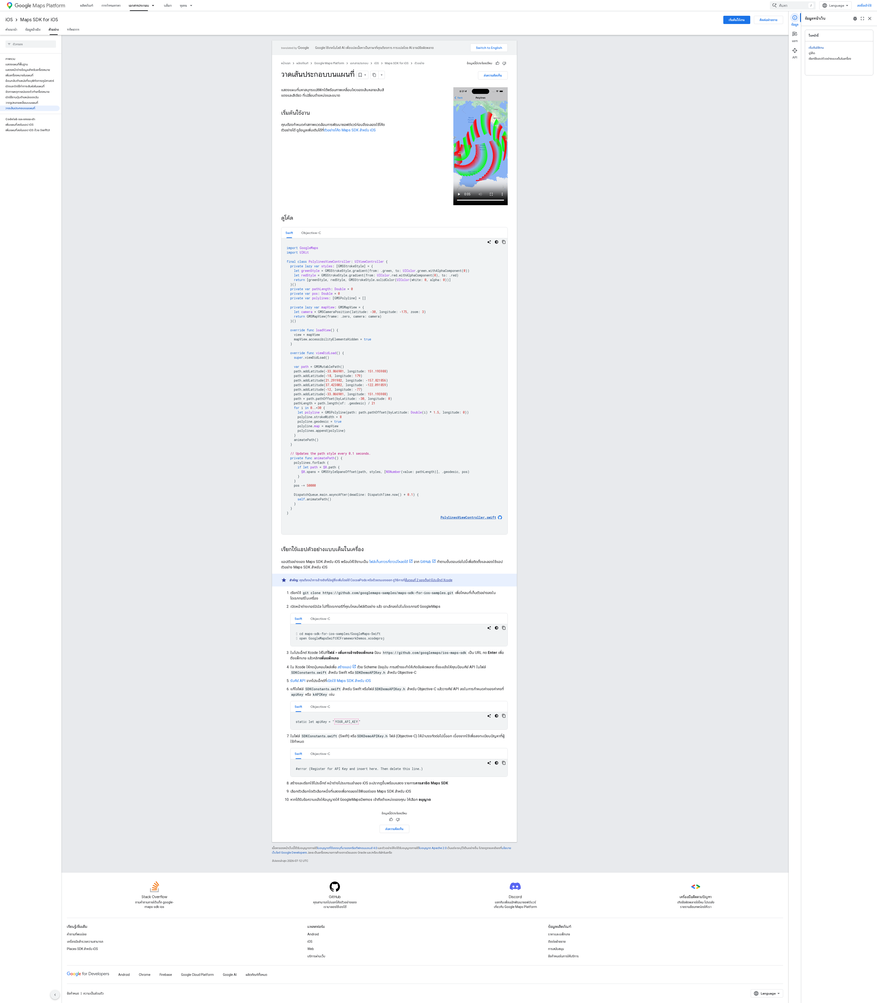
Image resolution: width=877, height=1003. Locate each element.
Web (310, 949)
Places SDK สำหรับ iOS (82, 949)
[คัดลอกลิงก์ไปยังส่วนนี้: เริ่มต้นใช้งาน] (314, 113)
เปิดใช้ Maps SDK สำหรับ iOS (349, 681)
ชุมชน (183, 5)
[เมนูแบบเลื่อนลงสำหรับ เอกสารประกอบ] (154, 5)
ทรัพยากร (73, 29)
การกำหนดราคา (111, 5)
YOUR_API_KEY (346, 721)
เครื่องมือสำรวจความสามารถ (85, 941)
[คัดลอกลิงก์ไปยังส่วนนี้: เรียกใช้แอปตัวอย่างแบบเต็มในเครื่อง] (368, 549)
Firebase (166, 974)
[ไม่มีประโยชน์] (504, 63)
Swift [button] (289, 233)
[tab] (289, 232)
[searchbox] (30, 44)
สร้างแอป (344, 667)
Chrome (145, 974)
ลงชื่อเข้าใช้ (864, 5)
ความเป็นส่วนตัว (93, 993)
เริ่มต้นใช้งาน (737, 20)
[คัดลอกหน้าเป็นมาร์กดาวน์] (374, 75)
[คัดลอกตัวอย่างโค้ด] (503, 242)
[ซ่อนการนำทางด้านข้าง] (55, 994)
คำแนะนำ (11, 29)
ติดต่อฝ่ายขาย (768, 20)
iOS (9, 20)
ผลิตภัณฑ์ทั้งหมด (256, 974)
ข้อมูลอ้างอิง (32, 29)
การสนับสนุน (556, 949)
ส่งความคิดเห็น (493, 75)
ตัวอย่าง (54, 29)
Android (313, 934)
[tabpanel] (394, 386)
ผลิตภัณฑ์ (86, 5)
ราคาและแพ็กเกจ (559, 934)
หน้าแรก (286, 63)
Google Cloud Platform (197, 974)
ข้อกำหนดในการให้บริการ (563, 956)
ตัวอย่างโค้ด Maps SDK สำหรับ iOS (350, 130)
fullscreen (862, 18)
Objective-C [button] (311, 233)
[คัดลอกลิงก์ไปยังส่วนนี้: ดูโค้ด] (297, 218)
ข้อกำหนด (73, 993)
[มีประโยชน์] (497, 63)
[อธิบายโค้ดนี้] (489, 242)
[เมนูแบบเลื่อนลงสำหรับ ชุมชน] (192, 5)
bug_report (855, 18)
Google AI (230, 974)
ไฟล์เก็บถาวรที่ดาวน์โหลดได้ (388, 562)
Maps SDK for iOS (39, 20)
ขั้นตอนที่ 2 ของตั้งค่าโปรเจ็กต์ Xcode (428, 580)
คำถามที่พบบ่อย (77, 934)
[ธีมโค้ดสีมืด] (496, 242)
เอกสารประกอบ (139, 5)
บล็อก (168, 5)
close (869, 18)
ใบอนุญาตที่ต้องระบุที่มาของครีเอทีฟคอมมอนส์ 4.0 (347, 848)
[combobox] (793, 5)
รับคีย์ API (298, 681)
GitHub (425, 562)
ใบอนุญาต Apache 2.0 (432, 848)
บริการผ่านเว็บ (316, 956)
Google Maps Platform (329, 63)
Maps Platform (48, 6)
